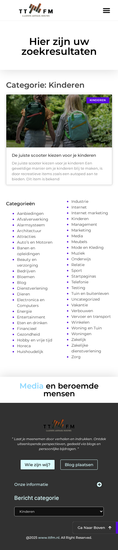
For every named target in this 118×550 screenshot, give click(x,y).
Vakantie (79, 305)
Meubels (79, 241)
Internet (79, 207)
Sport (76, 270)
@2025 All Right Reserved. (59, 537)
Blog (21, 282)
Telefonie (79, 282)
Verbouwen (82, 310)
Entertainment (31, 317)
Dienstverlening (32, 288)
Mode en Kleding (87, 247)
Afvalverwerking (32, 219)
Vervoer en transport (91, 316)
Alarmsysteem (31, 225)
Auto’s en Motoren (34, 242)
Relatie (78, 264)
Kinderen (80, 218)
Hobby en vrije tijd (34, 340)
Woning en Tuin (86, 328)
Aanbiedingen (30, 213)
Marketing (81, 230)
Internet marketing (89, 212)
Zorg (76, 356)
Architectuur (29, 230)
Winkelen (80, 322)
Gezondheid (28, 334)
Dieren (23, 294)
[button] (106, 10)
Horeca (24, 345)
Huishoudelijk (30, 351)
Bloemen (26, 276)
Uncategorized (85, 299)
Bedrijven (26, 271)
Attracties (26, 236)
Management (84, 224)
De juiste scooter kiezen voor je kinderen (54, 155)
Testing (78, 287)
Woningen (81, 333)
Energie (24, 311)
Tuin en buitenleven (90, 293)
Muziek (78, 253)
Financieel (26, 328)
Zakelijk (78, 339)
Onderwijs (81, 259)
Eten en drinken (32, 322)
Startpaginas (83, 276)
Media (77, 235)
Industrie (79, 201)
